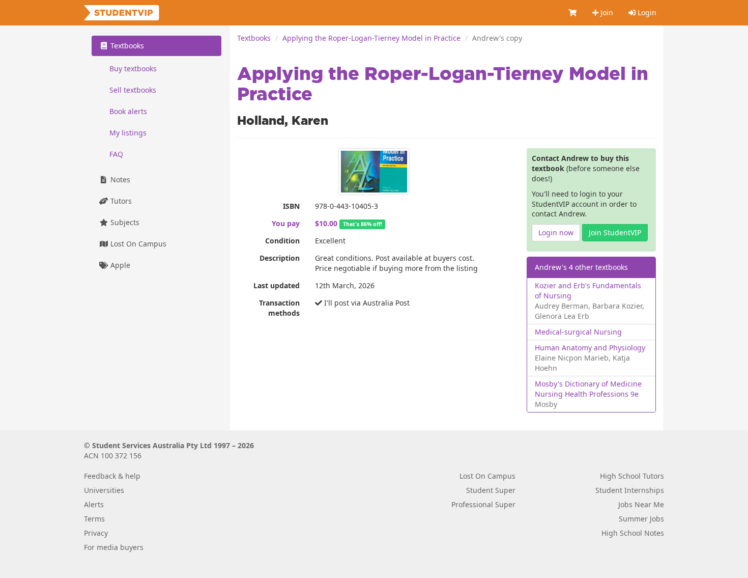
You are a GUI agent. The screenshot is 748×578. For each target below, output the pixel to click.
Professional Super (483, 504)
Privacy (96, 533)
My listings (128, 132)
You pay (286, 223)
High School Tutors (632, 476)
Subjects (123, 222)
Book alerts (128, 111)
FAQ (116, 154)
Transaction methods (279, 308)
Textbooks (254, 38)
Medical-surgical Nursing (578, 332)
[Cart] (573, 12)
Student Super (490, 490)
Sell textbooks (132, 90)
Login (646, 12)
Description (280, 258)
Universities (104, 490)
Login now (555, 232)
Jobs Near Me (641, 504)
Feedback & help (112, 476)
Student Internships (629, 490)
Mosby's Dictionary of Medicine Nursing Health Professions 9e (588, 389)
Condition (282, 240)
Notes (119, 179)
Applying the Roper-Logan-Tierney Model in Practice (371, 38)
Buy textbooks (133, 68)
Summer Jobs (641, 519)
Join (605, 12)
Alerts (94, 504)
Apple (119, 265)
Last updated (276, 285)
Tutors (120, 201)
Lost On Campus (137, 244)
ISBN (291, 206)
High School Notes (632, 533)
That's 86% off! (362, 224)
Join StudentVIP (615, 232)
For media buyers (113, 547)
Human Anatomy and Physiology (590, 347)
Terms (94, 519)
